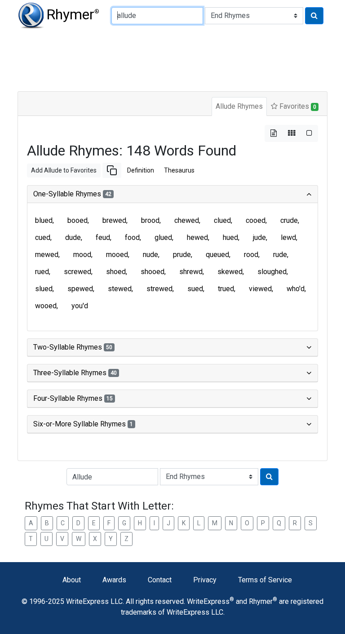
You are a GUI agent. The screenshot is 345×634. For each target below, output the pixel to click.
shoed (116, 271)
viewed (260, 288)
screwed (77, 271)
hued (230, 237)
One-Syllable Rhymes (72, 194)
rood (251, 254)
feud (103, 237)
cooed (255, 220)
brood (150, 220)
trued (226, 288)
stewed (120, 288)
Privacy (205, 580)
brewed (114, 220)
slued (44, 288)
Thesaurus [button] (179, 170)
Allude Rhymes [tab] (239, 106)
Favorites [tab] (297, 106)
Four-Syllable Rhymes (73, 398)
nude (150, 254)
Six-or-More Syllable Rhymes (83, 424)
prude (182, 254)
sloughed (272, 271)
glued (163, 237)
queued (217, 254)
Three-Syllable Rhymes (75, 372)
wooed (46, 305)
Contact (160, 580)
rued (42, 271)
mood (82, 254)
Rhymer (72, 14)
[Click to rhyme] (314, 15)
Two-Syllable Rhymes (72, 347)
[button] (111, 170)
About (71, 580)
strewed (159, 288)
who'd (296, 288)
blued (44, 220)
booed (77, 220)
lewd (288, 237)
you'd (79, 305)
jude (259, 237)
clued (222, 220)
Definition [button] (140, 170)
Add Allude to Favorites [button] (64, 170)
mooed (117, 254)
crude (289, 220)
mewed (46, 254)
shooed (152, 271)
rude (280, 254)
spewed (80, 288)
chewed (186, 220)
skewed (230, 271)
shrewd (191, 271)
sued (195, 288)
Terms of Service (265, 580)
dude (73, 237)
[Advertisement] (172, 58)
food (132, 237)
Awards (114, 580)
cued (42, 237)
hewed (197, 237)
